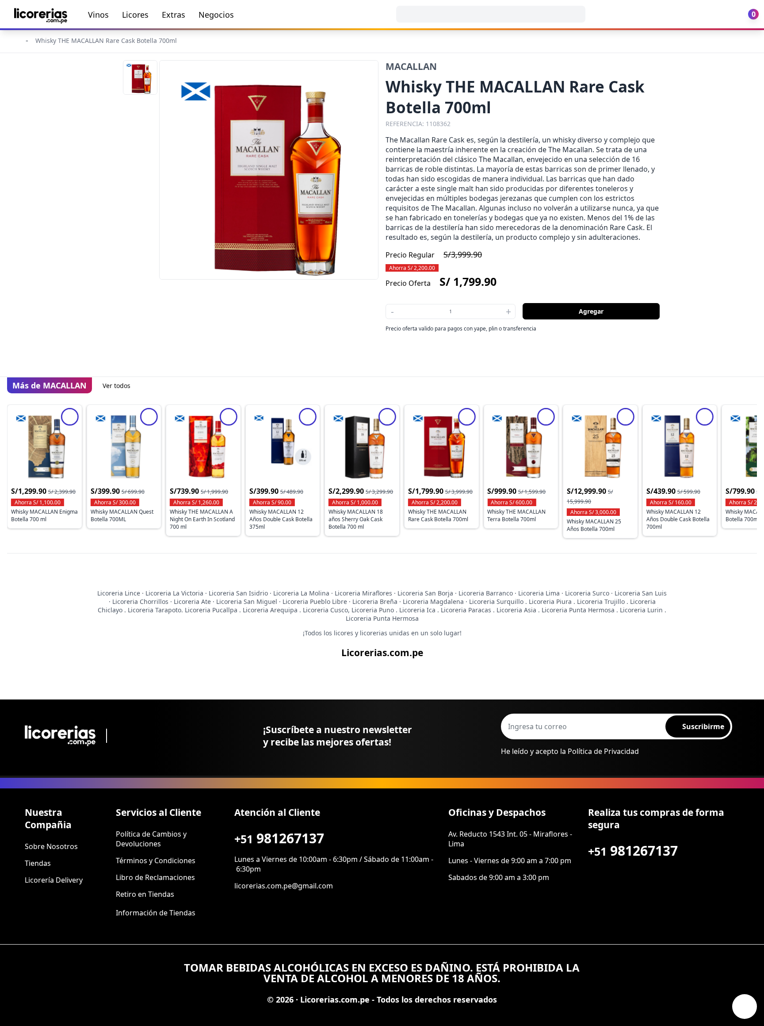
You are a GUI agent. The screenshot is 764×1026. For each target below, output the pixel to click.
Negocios (216, 14)
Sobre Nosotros (51, 846)
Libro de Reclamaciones (155, 877)
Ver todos (116, 385)
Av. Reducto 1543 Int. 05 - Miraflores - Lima (510, 839)
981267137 (279, 838)
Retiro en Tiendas (145, 894)
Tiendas (38, 863)
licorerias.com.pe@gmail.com (283, 886)
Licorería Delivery (54, 880)
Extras (173, 14)
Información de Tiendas (155, 913)
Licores (135, 14)
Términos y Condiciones (155, 860)
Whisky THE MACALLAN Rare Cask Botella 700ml (106, 40)
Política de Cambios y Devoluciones (151, 839)
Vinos (98, 14)
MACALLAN (411, 66)
